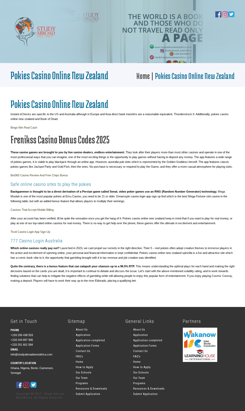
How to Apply (84, 367)
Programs (82, 383)
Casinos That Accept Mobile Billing (32, 209)
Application (83, 335)
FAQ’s (79, 356)
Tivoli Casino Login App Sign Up (30, 231)
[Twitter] (33, 385)
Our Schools (83, 372)
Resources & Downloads (91, 388)
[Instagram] (225, 14)
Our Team (82, 378)
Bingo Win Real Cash (24, 127)
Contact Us (83, 351)
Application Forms (87, 345)
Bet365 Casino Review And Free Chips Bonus (39, 175)
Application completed (90, 340)
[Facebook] (218, 14)
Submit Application (88, 394)
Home (143, 75)
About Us (82, 329)
